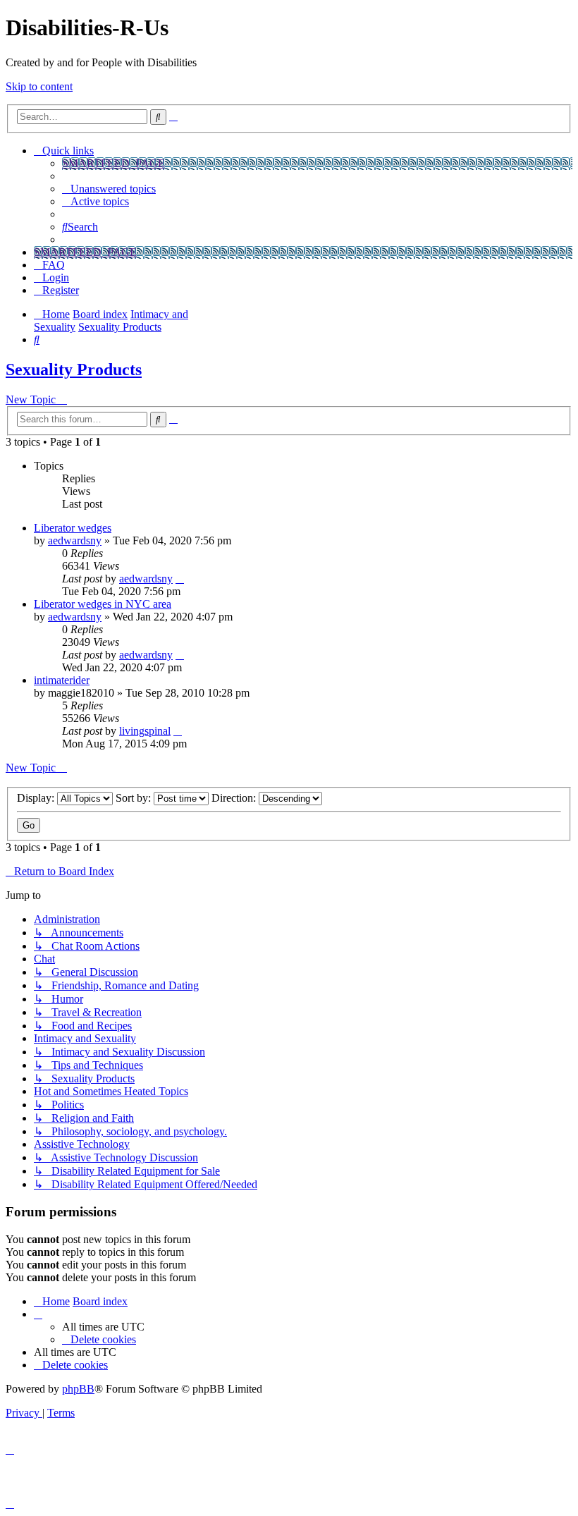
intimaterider (62, 680)
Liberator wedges (72, 528)
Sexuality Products (74, 369)
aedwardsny (75, 540)
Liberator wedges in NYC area (102, 604)
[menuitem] (109, 189)
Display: (37, 798)
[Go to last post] (180, 579)
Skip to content (39, 86)
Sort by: (135, 798)
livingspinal (145, 731)
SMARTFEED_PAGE (113, 163)
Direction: (235, 798)
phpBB (78, 1389)
